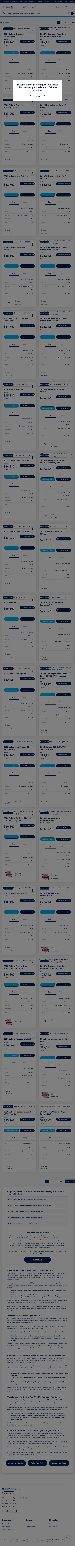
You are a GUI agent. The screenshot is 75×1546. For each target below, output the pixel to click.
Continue (37, 96)
